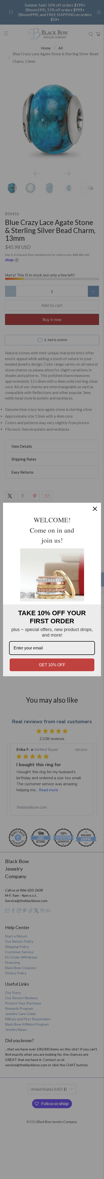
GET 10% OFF (52, 665)
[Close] (95, 509)
